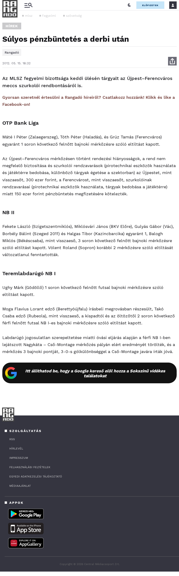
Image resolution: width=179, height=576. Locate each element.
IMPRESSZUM (18, 457)
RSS (12, 439)
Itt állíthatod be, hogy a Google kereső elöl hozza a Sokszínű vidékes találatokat (95, 373)
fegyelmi (49, 15)
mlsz (28, 15)
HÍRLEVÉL (16, 448)
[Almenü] (28, 5)
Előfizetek (150, 5)
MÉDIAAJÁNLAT (20, 485)
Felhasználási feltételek (29, 467)
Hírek (12, 26)
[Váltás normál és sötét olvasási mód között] (129, 5)
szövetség (74, 15)
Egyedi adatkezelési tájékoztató (35, 476)
